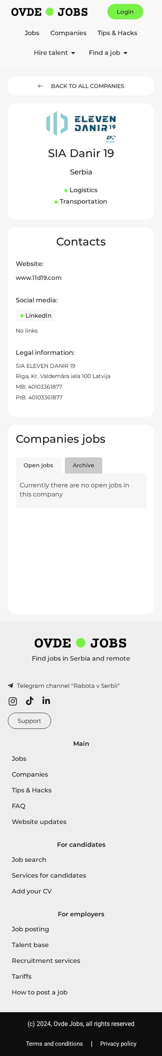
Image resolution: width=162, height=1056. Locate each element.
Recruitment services (46, 960)
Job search (29, 859)
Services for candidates (49, 875)
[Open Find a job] (125, 53)
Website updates (39, 822)
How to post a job (40, 992)
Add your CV (32, 891)
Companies (68, 33)
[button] (81, 172)
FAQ (18, 806)
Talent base (30, 945)
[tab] (38, 465)
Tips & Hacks (117, 33)
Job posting (30, 929)
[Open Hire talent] (73, 53)
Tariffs (21, 976)
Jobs (32, 33)
